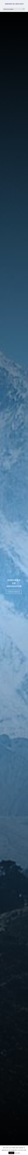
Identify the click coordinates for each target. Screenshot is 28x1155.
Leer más (17, 1153)
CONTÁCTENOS (14, 592)
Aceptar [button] (11, 1153)
